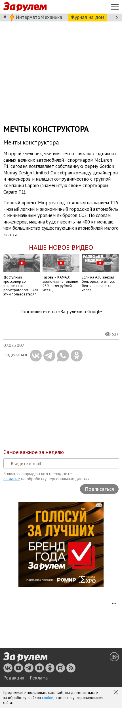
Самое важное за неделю (33, 452)
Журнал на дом (87, 17)
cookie (47, 697)
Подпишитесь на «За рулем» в (61, 311)
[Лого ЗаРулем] (25, 7)
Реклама (39, 678)
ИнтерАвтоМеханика (39, 17)
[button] (116, 693)
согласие (11, 478)
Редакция (13, 678)
